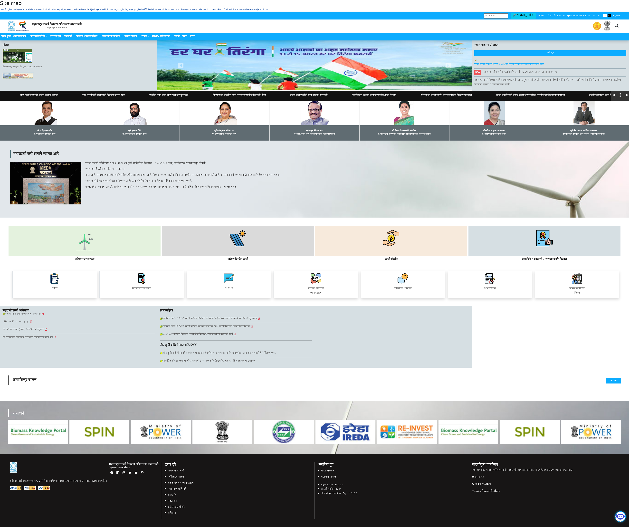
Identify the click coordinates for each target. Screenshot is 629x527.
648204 (339, 485)
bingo (126, 9)
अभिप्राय (172, 513)
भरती (193, 36)
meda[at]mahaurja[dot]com (487, 491)
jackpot (190, 9)
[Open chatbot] (620, 518)
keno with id (41, 9)
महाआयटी (90, 481)
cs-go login (118, 9)
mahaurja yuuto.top (259, 9)
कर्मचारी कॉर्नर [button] (37, 36)
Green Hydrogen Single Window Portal (22, 68)
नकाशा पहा (479, 477)
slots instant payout (172, 9)
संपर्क (177, 36)
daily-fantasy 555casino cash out (64, 9)
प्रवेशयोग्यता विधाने (177, 489)
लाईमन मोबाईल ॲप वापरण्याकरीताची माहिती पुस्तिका (30, 338)
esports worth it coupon (206, 9)
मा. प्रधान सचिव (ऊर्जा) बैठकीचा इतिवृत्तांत (24, 314)
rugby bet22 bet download (148, 9)
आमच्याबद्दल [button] (19, 36)
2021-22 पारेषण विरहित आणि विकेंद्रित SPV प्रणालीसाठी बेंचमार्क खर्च (198, 319)
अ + (600, 15)
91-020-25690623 (482, 484)
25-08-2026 (350, 494)
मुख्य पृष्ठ (6, 36)
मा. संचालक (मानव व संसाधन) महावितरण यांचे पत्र (28, 322)
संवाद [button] (144, 36)
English (616, 15)
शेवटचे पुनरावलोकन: (331, 494)
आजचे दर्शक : (328, 489)
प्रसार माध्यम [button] (130, 36)
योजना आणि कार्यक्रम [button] (86, 36)
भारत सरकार (327, 471)
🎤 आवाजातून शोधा (523, 16)
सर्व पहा (550, 53)
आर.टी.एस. (56, 36)
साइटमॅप (172, 495)
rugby (132, 9)
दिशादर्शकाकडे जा (556, 15)
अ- (589, 15)
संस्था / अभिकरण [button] (161, 36)
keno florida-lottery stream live (234, 9)
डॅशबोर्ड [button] (68, 36)
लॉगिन (541, 15)
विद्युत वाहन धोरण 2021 (172, 327)
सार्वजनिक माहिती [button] (111, 36)
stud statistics (28, 9)
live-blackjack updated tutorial (96, 9)
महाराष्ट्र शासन (328, 477)
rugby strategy (13, 9)
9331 (339, 489)
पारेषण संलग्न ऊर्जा (84, 259)
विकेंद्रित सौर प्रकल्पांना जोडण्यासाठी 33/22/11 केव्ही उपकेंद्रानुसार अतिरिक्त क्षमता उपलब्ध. (209, 361)
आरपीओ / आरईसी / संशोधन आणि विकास (544, 259)
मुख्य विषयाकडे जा (576, 15)
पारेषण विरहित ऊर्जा (238, 259)
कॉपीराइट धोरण (176, 477)
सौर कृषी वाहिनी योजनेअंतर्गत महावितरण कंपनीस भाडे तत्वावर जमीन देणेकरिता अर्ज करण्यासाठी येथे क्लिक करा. (219, 353)
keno (184, 9)
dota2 (3, 9)
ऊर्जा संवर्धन (391, 259)
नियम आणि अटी (176, 471)
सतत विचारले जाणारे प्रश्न (181, 483)
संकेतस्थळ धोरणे (176, 507)
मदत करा (172, 501)
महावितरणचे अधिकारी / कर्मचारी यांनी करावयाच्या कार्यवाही (33, 330)
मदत (184, 36)
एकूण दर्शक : (327, 485)
